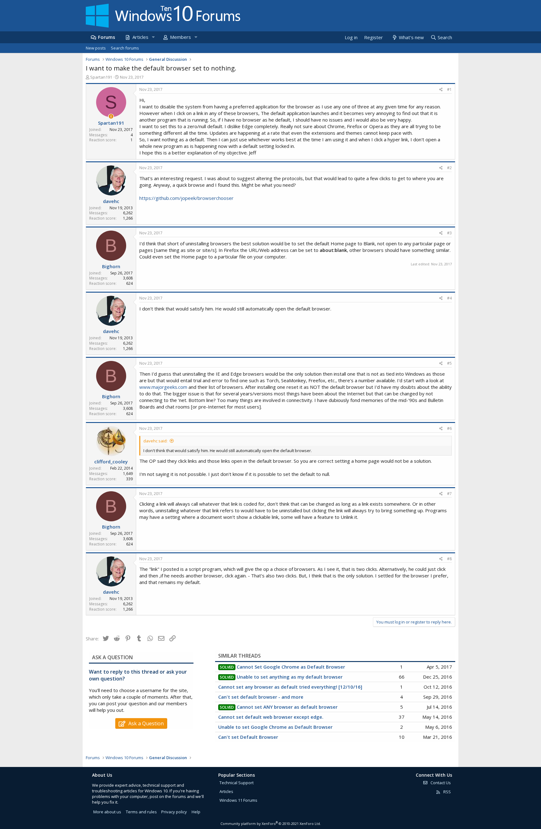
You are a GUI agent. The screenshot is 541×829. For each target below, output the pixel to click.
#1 (449, 89)
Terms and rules (141, 812)
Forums (106, 37)
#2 (449, 167)
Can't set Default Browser (248, 737)
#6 (449, 428)
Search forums (125, 48)
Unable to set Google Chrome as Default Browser (275, 727)
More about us (107, 812)
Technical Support (236, 782)
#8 (449, 558)
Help (196, 812)
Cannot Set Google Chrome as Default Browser (291, 667)
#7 (449, 493)
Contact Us (440, 782)
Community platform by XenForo (270, 823)
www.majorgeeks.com (163, 387)
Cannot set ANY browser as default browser (287, 707)
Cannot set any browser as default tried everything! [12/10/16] (290, 687)
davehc (111, 201)
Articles (140, 37)
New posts (96, 48)
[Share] (441, 89)
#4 (449, 298)
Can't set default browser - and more (260, 697)
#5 (449, 363)
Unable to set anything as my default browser (290, 677)
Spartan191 (101, 77)
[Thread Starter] (111, 116)
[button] (153, 37)
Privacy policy (174, 812)
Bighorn (111, 266)
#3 (449, 233)
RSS (446, 792)
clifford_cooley (111, 461)
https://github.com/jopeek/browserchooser (186, 198)
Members (180, 37)
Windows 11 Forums (238, 800)
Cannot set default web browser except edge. (270, 717)
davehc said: (155, 441)
